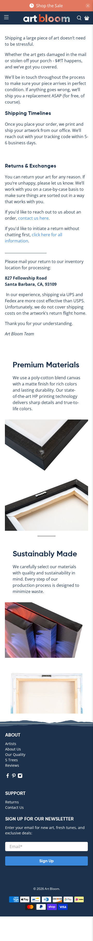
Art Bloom (52, 889)
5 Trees (11, 759)
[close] (87, 5)
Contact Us (14, 807)
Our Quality (15, 754)
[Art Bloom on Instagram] (20, 776)
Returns (12, 802)
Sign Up (46, 861)
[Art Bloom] (46, 18)
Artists (10, 743)
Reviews (12, 765)
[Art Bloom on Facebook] (7, 776)
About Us (13, 749)
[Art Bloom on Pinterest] (13, 776)
